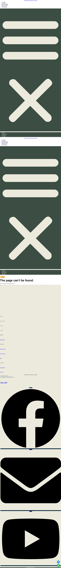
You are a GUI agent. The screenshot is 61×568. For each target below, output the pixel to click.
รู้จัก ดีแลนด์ (4, 6)
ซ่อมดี (1, 358)
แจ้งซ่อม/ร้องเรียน (2, 367)
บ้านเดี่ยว (4, 2)
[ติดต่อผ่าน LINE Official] (58, 565)
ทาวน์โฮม (4, 3)
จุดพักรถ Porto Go (2, 353)
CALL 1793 (3, 382)
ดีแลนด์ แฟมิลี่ (5, 5)
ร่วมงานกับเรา (5, 7)
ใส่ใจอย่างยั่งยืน (5, 4)
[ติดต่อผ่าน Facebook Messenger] (58, 562)
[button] (30, 69)
